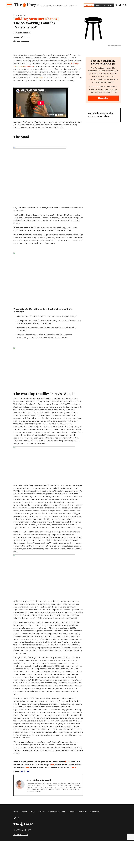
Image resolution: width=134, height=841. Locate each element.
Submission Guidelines (56, 812)
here (41, 77)
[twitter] (120, 5)
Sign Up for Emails (104, 5)
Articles (41, 812)
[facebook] (123, 5)
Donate (89, 5)
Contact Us (82, 812)
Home (15, 812)
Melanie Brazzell (22, 32)
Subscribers (94, 812)
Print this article (22, 41)
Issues (33, 812)
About (24, 812)
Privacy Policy (20, 835)
